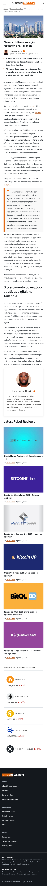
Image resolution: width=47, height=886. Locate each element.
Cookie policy (7, 846)
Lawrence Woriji (22, 391)
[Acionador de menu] (4, 3)
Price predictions (8, 811)
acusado (32, 106)
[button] (42, 3)
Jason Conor (10, 463)
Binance (38, 112)
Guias (4, 825)
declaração (8, 185)
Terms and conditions (10, 841)
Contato (5, 790)
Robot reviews (7, 816)
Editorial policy (7, 795)
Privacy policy (7, 837)
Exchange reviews (9, 820)
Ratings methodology (10, 799)
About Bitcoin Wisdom (10, 786)
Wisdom (13, 775)
